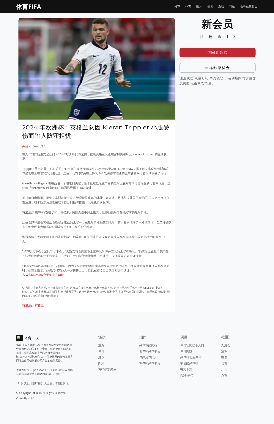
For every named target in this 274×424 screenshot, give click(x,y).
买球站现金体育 (190, 357)
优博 (224, 363)
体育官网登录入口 (192, 345)
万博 (224, 375)
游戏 (221, 6)
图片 (199, 6)
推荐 (177, 6)
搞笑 (210, 6)
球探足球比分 (148, 357)
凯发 (224, 357)
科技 (232, 6)
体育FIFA (28, 6)
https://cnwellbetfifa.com (31, 356)
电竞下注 (186, 369)
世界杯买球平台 (149, 351)
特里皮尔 (28, 305)
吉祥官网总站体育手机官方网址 (43, 275)
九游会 (225, 345)
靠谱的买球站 (189, 363)
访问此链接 (217, 52)
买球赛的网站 (148, 345)
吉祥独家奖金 (248, 6)
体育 (188, 6)
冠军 (224, 351)
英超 (25, 146)
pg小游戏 (186, 375)
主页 (101, 345)
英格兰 (39, 305)
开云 (224, 369)
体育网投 (186, 351)
